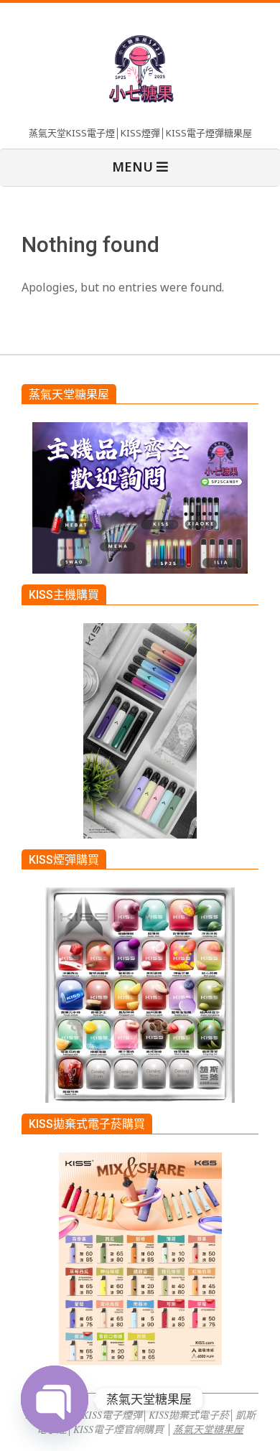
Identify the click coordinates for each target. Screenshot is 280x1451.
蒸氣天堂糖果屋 (208, 1429)
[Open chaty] (54, 1399)
